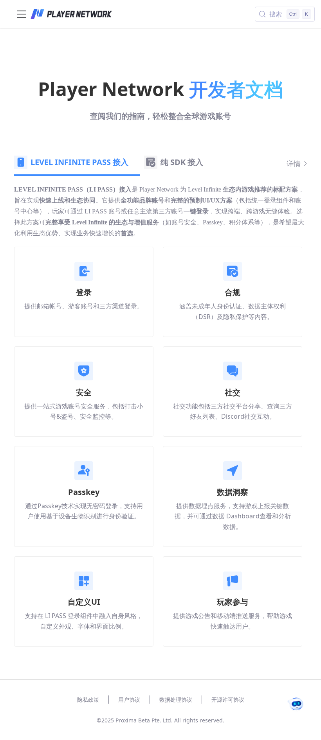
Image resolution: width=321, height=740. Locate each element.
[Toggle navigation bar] (21, 14)
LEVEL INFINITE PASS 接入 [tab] (79, 162)
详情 (294, 163)
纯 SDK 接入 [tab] (181, 162)
